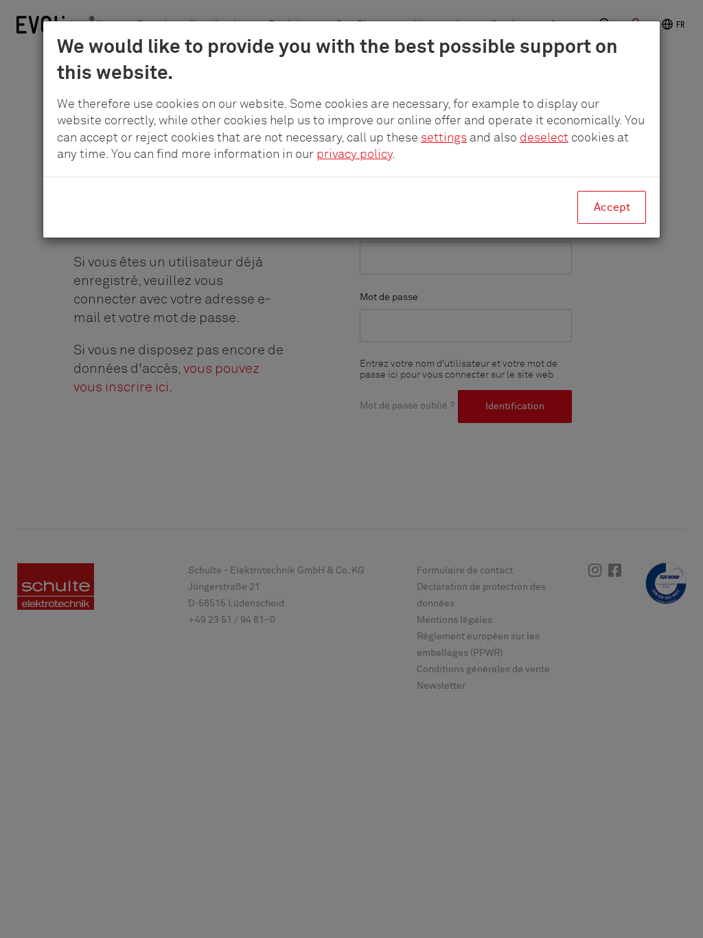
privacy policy (354, 154)
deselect (544, 138)
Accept (612, 207)
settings (444, 138)
